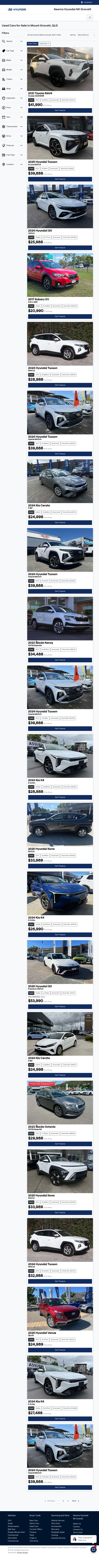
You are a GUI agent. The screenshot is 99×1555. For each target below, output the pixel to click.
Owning (54, 1535)
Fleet (32, 1535)
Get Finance (60, 110)
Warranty (55, 1529)
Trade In (33, 1538)
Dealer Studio (22, 1553)
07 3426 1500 (14, 17)
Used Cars (34, 1526)
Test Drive (34, 1541)
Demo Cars (34, 1524)
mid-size (11, 1529)
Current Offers (36, 1529)
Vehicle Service (57, 1521)
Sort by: (73, 35)
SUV (9, 1521)
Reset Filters (32, 44)
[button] (90, 17)
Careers (76, 1527)
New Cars (34, 1521)
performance (13, 1526)
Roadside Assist (58, 1532)
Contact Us (78, 1530)
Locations (88, 2)
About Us (77, 1524)
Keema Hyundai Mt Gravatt (72, 9)
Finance (33, 1532)
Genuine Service (58, 1538)
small (10, 1524)
